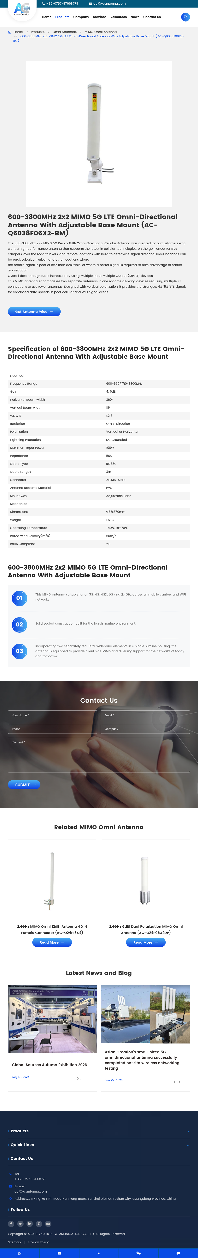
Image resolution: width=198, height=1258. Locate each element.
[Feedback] (178, 1253)
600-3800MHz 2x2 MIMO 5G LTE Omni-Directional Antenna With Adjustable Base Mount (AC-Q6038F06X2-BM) (98, 38)
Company (81, 17)
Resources (118, 17)
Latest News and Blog (99, 973)
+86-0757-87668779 (62, 3)
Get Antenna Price (34, 312)
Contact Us (152, 17)
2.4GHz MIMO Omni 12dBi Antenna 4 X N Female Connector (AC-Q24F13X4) (52, 930)
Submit (25, 785)
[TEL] (99, 1253)
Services (100, 17)
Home (46, 17)
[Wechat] (138, 1253)
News (135, 17)
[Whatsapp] (19, 1253)
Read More (52, 942)
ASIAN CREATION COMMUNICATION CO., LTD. (62, 1234)
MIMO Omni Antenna (101, 31)
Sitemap (14, 1242)
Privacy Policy (38, 1242)
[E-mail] (59, 1253)
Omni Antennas (65, 31)
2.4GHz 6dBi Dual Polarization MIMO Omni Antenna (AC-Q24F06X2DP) (146, 930)
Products (62, 17)
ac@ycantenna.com (109, 3)
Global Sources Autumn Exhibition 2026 (49, 1065)
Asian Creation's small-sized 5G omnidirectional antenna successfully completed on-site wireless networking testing (142, 1060)
